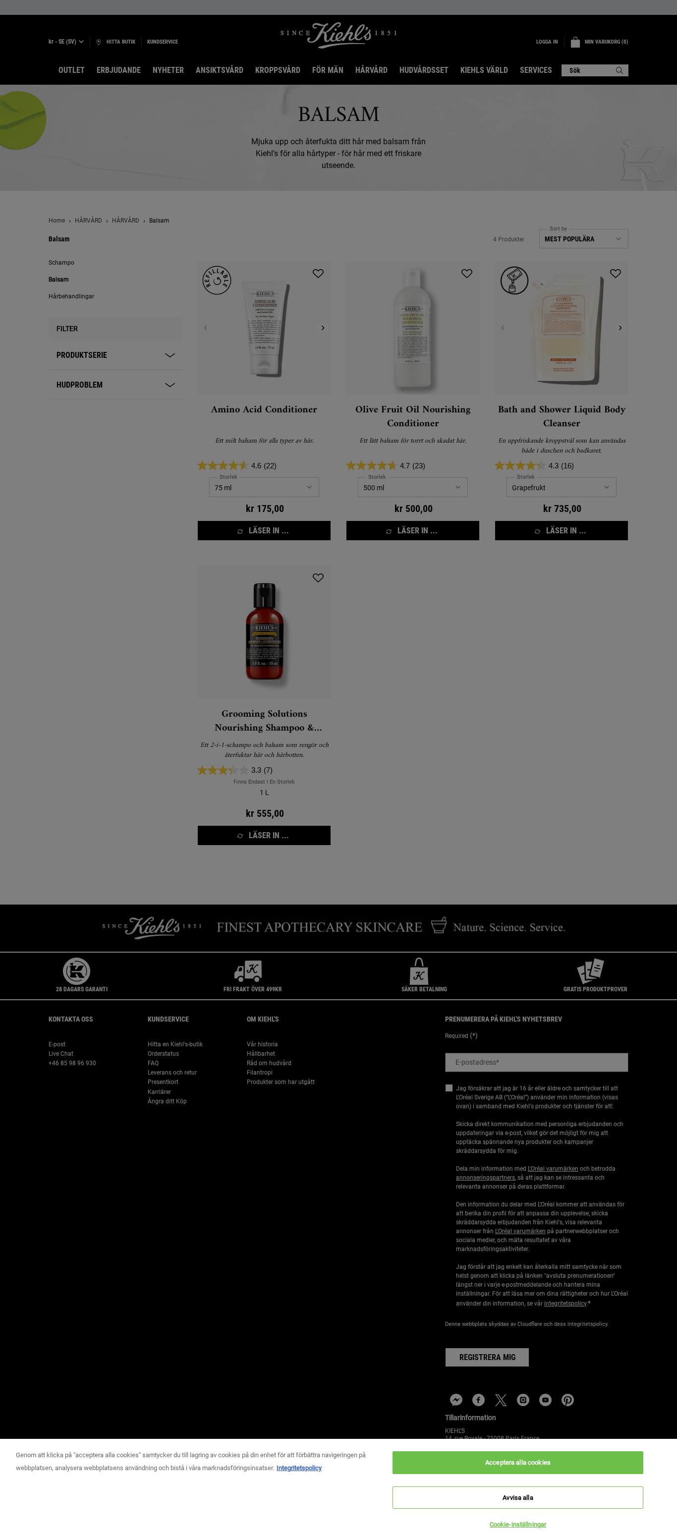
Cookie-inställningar (518, 1524)
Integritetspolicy (299, 1468)
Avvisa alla (518, 1497)
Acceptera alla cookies (518, 1462)
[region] (338, 1488)
